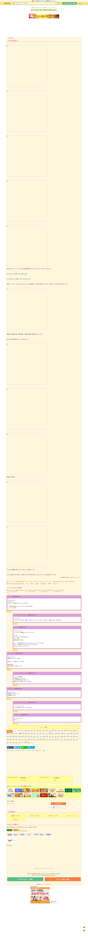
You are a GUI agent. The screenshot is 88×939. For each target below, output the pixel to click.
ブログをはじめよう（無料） (25, 879)
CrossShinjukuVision (59, 581)
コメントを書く (44, 727)
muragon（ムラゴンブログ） (46, 884)
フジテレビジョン (36, 581)
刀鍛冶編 (72, 581)
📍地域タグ (15, 819)
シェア (11, 747)
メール (33, 747)
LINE (26, 747)
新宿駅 (49, 583)
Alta (67, 581)
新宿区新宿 (43, 583)
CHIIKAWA (19, 581)
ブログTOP (10, 38)
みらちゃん (78, 577)
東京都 (31, 583)
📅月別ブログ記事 (53, 815)
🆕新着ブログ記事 (16, 815)
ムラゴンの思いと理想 (62, 879)
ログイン (80, 3)
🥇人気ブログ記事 (34, 815)
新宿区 (37, 583)
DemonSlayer (11, 583)
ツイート (18, 747)
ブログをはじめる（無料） (70, 3)
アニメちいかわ (11, 581)
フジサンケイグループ (47, 581)
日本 (27, 583)
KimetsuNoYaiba (20, 583)
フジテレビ (27, 581)
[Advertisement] (44, 766)
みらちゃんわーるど (49, 868)
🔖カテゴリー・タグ (72, 815)
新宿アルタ (55, 583)
